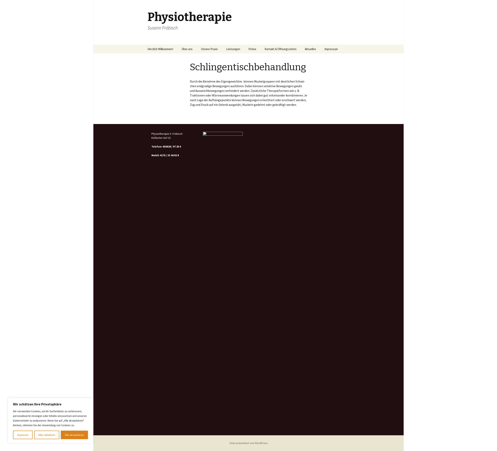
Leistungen (233, 49)
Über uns (187, 49)
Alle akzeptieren (74, 435)
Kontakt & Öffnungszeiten (280, 49)
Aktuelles (310, 49)
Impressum (331, 49)
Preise (252, 49)
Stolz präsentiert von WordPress (248, 443)
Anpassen (23, 435)
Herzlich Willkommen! (160, 49)
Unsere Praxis (209, 49)
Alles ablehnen (46, 435)
